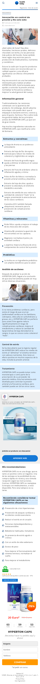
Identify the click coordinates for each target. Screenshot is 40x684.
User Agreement (20, 681)
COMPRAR (20, 662)
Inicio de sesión (33, 8)
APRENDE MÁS (20, 458)
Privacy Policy (20, 679)
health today (22, 3)
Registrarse (23, 8)
